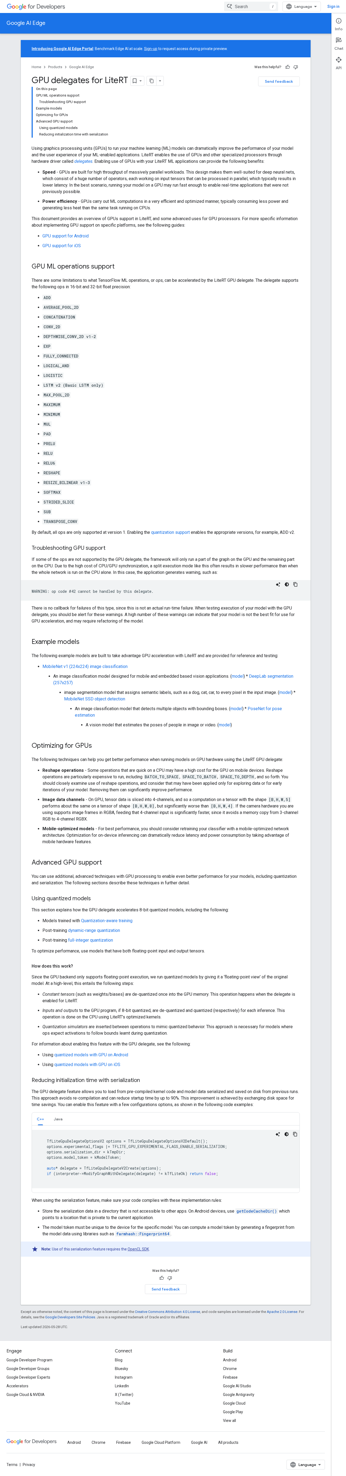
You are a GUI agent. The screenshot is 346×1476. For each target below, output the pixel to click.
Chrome (230, 1368)
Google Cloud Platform (161, 1442)
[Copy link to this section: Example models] (84, 642)
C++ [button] (40, 1119)
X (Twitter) (124, 1394)
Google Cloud (234, 1403)
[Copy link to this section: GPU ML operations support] (120, 267)
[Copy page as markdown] (152, 80)
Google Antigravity (238, 1394)
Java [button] (58, 1119)
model (238, 676)
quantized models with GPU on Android (91, 1054)
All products (228, 1442)
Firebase (230, 1377)
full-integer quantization (90, 940)
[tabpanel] (166, 1159)
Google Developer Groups (27, 1368)
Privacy (29, 1464)
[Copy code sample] (295, 584)
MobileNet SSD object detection (94, 698)
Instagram (123, 1377)
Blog (118, 1360)
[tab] (40, 1119)
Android (230, 1360)
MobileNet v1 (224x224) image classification (85, 666)
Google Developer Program (29, 1360)
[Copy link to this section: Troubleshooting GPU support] (110, 548)
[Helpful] (288, 67)
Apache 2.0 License (282, 1312)
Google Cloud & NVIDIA (25, 1394)
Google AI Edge (25, 23)
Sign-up (150, 49)
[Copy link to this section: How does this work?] (78, 966)
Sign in (333, 6)
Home (36, 67)
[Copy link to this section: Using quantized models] (96, 899)
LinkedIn (122, 1386)
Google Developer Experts (28, 1377)
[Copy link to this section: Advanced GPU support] (107, 863)
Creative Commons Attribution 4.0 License (167, 1312)
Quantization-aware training (106, 920)
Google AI (199, 1442)
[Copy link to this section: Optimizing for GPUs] (97, 746)
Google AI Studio (237, 1386)
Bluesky (121, 1368)
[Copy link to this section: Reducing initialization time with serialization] (145, 1080)
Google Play (233, 1412)
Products (55, 67)
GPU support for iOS (61, 245)
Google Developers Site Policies (70, 1317)
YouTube (122, 1403)
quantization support (170, 532)
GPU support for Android (65, 236)
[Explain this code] (278, 584)
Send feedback (279, 81)
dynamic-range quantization (94, 930)
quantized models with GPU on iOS (87, 1064)
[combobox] (251, 6)
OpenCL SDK (138, 1249)
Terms (12, 1464)
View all (229, 1420)
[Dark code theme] (286, 584)
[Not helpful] (296, 67)
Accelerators (17, 1386)
